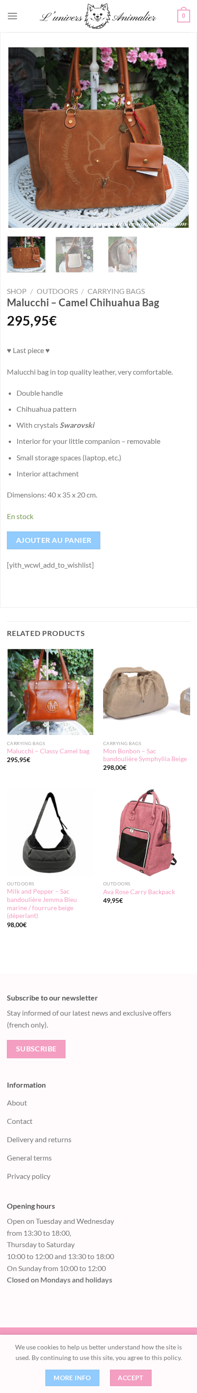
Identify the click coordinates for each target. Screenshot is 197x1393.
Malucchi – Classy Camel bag (48, 751)
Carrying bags (116, 291)
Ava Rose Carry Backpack (139, 892)
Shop (17, 291)
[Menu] (12, 16)
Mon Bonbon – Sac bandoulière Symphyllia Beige (145, 755)
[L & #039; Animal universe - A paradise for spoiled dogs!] (97, 16)
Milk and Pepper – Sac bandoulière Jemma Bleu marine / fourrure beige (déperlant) (42, 903)
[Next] (175, 137)
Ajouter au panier (54, 540)
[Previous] (22, 137)
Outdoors (57, 291)
